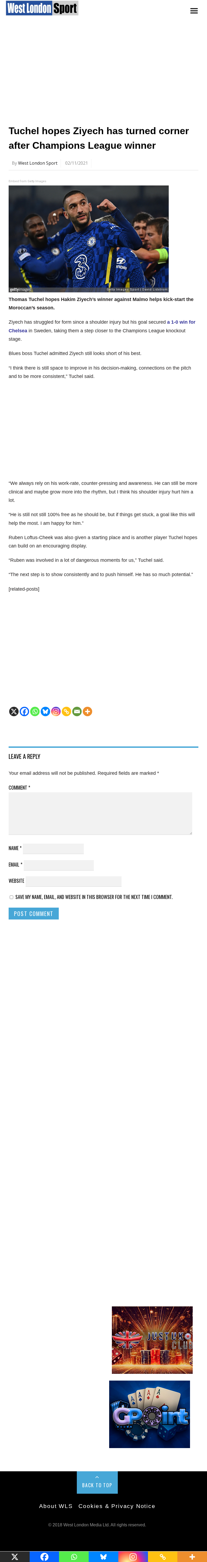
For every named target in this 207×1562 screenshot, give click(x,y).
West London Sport (37, 163)
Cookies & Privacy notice (116, 1506)
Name (15, 847)
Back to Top (97, 1485)
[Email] (77, 711)
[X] (14, 711)
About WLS (56, 1506)
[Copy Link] (66, 711)
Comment (19, 787)
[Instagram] (56, 711)
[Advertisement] (103, 73)
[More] (87, 711)
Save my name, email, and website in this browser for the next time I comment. (94, 896)
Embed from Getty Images (27, 181)
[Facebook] (24, 711)
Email (15, 864)
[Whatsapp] (35, 711)
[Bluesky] (45, 711)
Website (16, 880)
